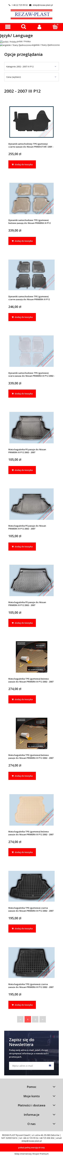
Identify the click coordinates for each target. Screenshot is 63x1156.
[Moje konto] (39, 27)
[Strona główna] (31, 14)
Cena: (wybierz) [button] (13, 77)
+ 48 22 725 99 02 (18, 5)
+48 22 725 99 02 (30, 1138)
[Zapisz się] (50, 1066)
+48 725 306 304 (46, 1138)
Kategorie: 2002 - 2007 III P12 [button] (20, 66)
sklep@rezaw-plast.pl (41, 5)
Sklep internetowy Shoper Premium (31, 1153)
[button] (8, 27)
